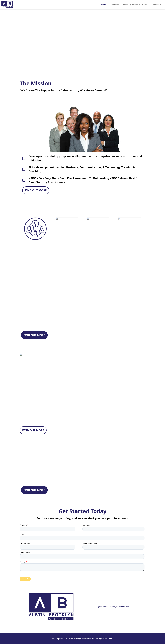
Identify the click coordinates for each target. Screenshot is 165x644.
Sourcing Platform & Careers (135, 5)
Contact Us (156, 5)
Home (103, 5)
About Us (115, 5)
